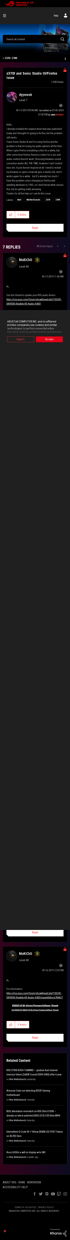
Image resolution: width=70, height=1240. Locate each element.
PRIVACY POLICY (46, 1207)
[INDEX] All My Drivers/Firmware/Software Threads (35, 1005)
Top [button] (5, 1231)
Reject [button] (20, 339)
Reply (35, 228)
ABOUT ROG (9, 1182)
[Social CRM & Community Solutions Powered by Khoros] (58, 1232)
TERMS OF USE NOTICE (25, 1207)
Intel (19, 200)
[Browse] (6, 15)
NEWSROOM (34, 1182)
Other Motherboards (17, 1079)
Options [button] (65, 58)
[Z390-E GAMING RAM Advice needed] (64, 246)
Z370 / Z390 (11, 58)
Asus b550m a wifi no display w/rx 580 (25, 1152)
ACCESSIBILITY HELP (15, 1187)
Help (56, 15)
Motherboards (33, 200)
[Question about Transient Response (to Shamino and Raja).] (58, 246)
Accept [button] (49, 339)
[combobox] (35, 39)
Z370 (48, 200)
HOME (21, 1182)
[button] (11, 214)
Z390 (57, 200)
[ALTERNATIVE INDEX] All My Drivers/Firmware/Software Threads (35, 1010)
